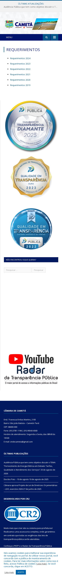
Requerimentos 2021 (20, 74)
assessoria (24, 531)
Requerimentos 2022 (20, 69)
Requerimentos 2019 (20, 85)
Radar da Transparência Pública (37, 546)
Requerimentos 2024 (20, 58)
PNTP (16, 546)
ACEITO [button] (21, 572)
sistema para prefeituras (40, 528)
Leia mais (41, 563)
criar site (22, 528)
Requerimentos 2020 (20, 79)
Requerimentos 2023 (20, 63)
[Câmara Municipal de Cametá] (31, 23)
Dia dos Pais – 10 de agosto (30, 7)
